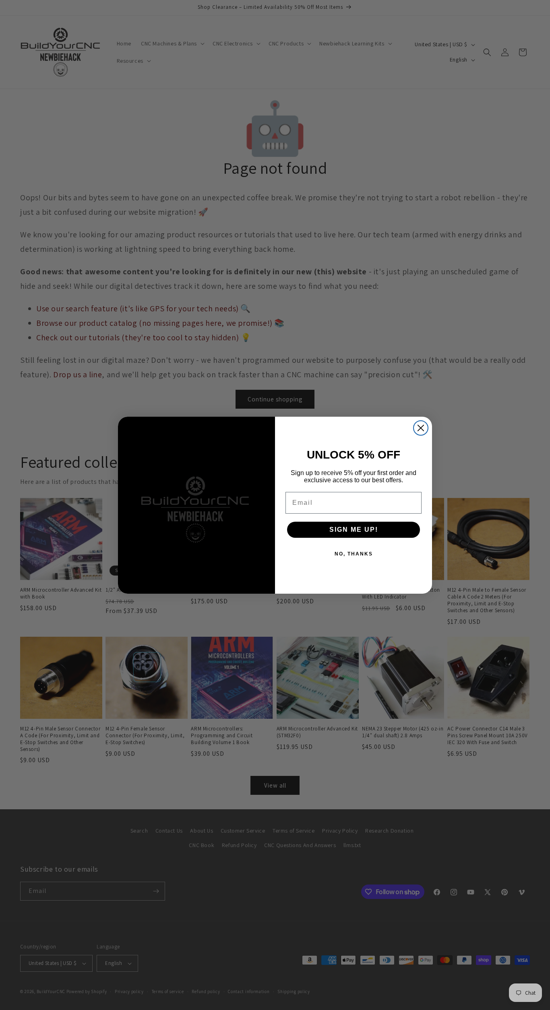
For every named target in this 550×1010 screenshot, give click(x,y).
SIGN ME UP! (353, 529)
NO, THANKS (354, 554)
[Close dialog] (421, 428)
